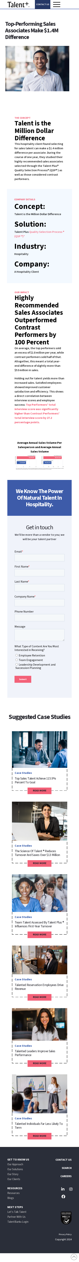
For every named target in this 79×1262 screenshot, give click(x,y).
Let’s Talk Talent (16, 1212)
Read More (39, 790)
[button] (56, 4)
